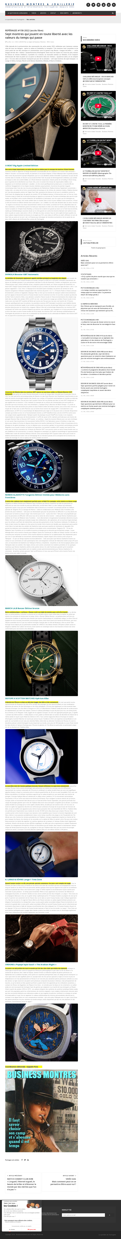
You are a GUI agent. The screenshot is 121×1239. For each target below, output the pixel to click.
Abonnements (77, 13)
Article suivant (68, 1176)
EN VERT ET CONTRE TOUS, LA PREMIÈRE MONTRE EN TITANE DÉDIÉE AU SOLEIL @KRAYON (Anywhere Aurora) (97, 126)
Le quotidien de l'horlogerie (18, 13)
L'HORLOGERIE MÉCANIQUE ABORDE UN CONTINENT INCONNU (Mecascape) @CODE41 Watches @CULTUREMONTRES (97, 220)
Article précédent (15, 1176)
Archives (43, 13)
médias (85, 37)
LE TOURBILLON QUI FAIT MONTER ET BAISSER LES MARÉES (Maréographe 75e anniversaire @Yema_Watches (97, 173)
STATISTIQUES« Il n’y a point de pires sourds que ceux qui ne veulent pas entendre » (98, 276)
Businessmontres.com (23, 1234)
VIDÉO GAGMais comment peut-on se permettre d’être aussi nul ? (63, 1181)
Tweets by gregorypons (98, 248)
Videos (34, 13)
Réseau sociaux (87, 240)
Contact (53, 13)
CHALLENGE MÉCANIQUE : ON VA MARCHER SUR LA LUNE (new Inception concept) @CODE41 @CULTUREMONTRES (98, 79)
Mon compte (64, 13)
